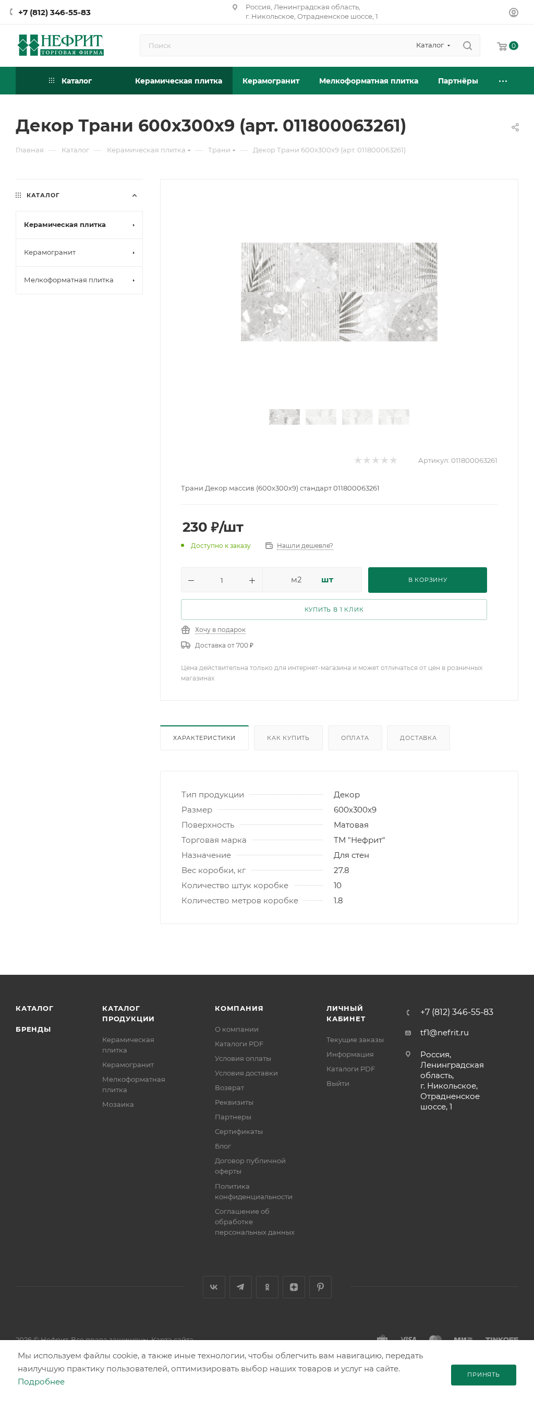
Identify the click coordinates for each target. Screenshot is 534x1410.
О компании (237, 1029)
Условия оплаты (243, 1058)
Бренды (33, 1029)
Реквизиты (234, 1102)
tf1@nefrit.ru (444, 1032)
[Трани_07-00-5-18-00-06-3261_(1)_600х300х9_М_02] (339, 292)
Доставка (418, 738)
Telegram (240, 1287)
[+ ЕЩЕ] (503, 80)
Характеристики (204, 738)
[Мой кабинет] (513, 13)
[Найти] (467, 45)
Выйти (337, 1083)
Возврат (229, 1087)
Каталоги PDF (239, 1043)
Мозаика (118, 1104)
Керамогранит (128, 1064)
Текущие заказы (355, 1039)
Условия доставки (246, 1073)
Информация (350, 1054)
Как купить (288, 738)
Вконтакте (214, 1287)
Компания (239, 1008)
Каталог (35, 1008)
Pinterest (320, 1287)
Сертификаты (239, 1131)
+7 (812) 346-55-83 (54, 12)
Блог (223, 1146)
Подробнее (41, 1382)
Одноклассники (267, 1287)
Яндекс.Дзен (294, 1287)
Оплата (355, 738)
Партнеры (233, 1117)
